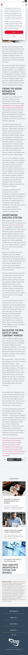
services (13, 630)
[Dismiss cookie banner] (22, 5)
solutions (13, 624)
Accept (14, 32)
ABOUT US (13, 617)
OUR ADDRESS (13, 611)
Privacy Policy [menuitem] (13, 647)
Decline (14, 36)
